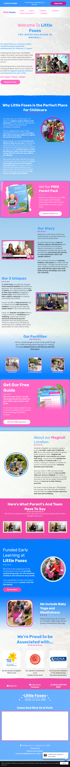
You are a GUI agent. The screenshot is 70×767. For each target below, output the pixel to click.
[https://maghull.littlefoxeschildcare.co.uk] (9, 12)
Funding (43, 11)
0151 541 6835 (11, 3)
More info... (5, 765)
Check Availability (27, 13)
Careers (43, 13)
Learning (55, 11)
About (31, 11)
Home (22, 11)
